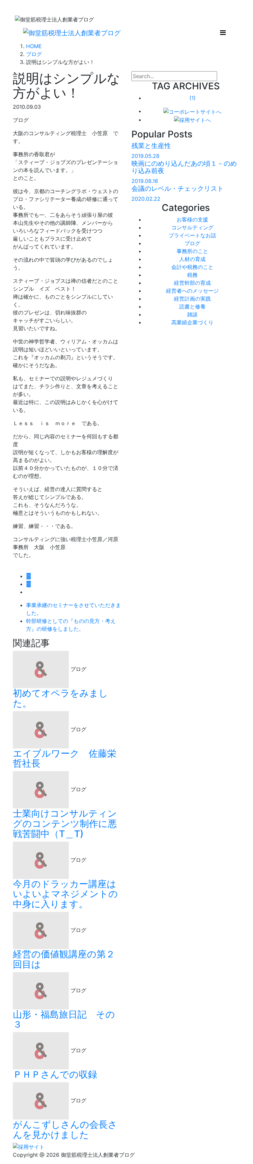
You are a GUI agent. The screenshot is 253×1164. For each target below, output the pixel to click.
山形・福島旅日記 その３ (64, 1019)
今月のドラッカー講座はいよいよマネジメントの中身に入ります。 (65, 894)
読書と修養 (192, 306)
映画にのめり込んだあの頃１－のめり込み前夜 (184, 167)
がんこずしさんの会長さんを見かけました (65, 1129)
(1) (192, 98)
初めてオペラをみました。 (60, 698)
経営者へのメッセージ (192, 290)
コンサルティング (192, 227)
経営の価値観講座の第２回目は (64, 959)
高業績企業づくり (192, 322)
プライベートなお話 (192, 235)
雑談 (192, 314)
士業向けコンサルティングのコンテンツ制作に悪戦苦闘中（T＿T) (65, 823)
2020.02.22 (145, 198)
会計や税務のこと (192, 267)
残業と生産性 (151, 146)
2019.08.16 (144, 181)
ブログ (192, 243)
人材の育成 (192, 259)
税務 (192, 275)
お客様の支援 (192, 219)
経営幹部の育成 (192, 282)
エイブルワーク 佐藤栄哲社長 (64, 758)
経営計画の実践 (192, 298)
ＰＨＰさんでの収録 (55, 1074)
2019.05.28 (145, 156)
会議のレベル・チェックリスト (177, 188)
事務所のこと (192, 251)
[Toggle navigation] (223, 33)
